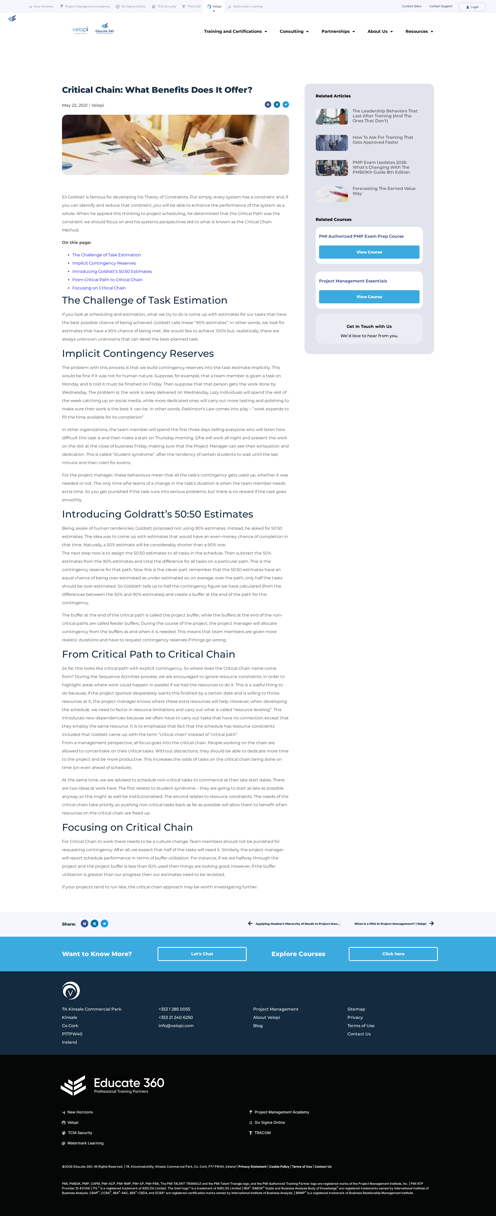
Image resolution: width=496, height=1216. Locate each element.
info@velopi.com (176, 1025)
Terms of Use (361, 1025)
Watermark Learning (247, 6)
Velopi (216, 6)
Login (474, 7)
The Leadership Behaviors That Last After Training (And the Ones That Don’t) (385, 116)
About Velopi (266, 1017)
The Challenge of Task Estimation (106, 254)
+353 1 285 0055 (174, 1009)
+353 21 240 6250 (176, 1017)
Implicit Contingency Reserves (104, 263)
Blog (258, 1025)
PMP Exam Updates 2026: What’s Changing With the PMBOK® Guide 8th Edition (381, 167)
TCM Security (166, 6)
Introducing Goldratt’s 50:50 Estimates (112, 271)
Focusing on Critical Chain (99, 288)
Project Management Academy (87, 6)
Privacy (355, 1017)
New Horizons (43, 6)
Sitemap (356, 1009)
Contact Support (440, 6)
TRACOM (193, 6)
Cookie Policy (279, 1166)
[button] (268, 104)
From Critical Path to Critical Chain (107, 279)
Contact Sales (412, 6)
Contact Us (359, 1034)
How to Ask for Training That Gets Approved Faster (383, 140)
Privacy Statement (252, 1166)
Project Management (276, 1009)
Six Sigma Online (133, 6)
